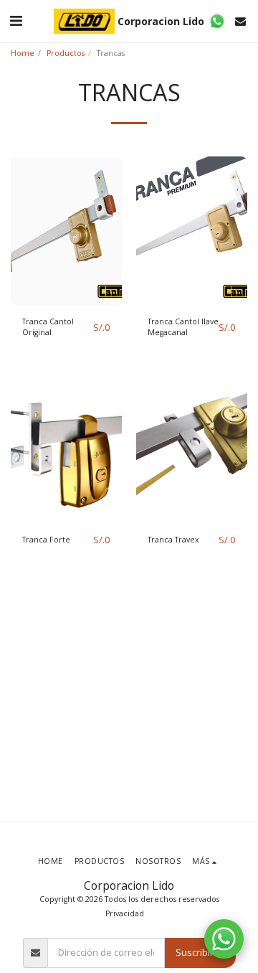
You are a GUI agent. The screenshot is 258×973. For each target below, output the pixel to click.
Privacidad (124, 913)
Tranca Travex (173, 540)
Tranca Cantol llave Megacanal (183, 327)
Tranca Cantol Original (48, 327)
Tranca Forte (46, 540)
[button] (16, 20)
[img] (66, 230)
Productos (66, 53)
